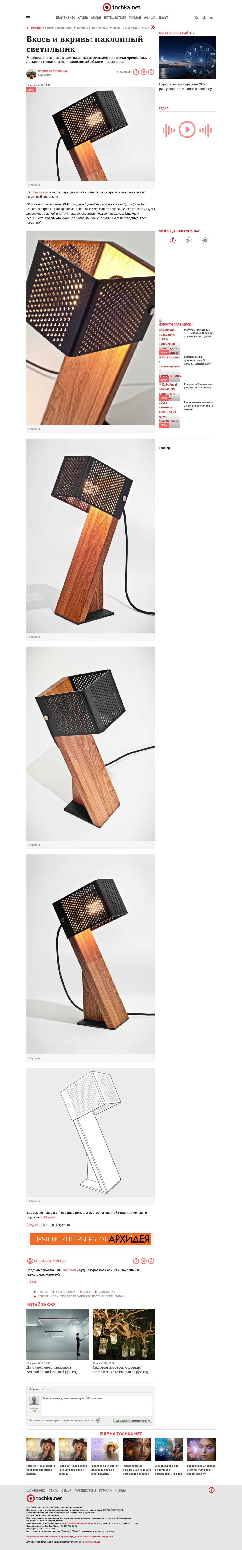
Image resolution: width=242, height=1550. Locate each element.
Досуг (163, 18)
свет (87, 1291)
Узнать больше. (92, 1542)
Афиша (150, 18)
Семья (96, 18)
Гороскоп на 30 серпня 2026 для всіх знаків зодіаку (40, 1469)
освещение (107, 1291)
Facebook (68, 1270)
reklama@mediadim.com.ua (80, 1523)
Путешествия (115, 18)
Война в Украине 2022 (92, 28)
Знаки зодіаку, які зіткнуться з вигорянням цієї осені (169, 1469)
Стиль (83, 18)
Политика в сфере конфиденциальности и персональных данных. (81, 1536)
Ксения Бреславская (52, 71)
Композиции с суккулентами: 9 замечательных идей (197, 360)
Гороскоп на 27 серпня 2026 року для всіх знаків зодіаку (201, 1469)
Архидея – (33, 1225)
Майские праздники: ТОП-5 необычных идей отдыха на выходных (199, 333)
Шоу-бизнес (65, 18)
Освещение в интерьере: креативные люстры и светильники (81, 1296)
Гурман (135, 18)
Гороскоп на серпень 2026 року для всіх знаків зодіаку (185, 86)
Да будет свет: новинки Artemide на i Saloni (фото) (52, 1369)
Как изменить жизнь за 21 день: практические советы (199, 406)
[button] (204, 18)
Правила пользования (37, 1536)
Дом (31, 90)
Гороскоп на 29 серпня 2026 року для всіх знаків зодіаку (105, 1469)
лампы (43, 1291)
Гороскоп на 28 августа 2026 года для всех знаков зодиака (137, 1469)
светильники (65, 1291)
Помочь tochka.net (58, 28)
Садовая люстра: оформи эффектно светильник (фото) (120, 1369)
